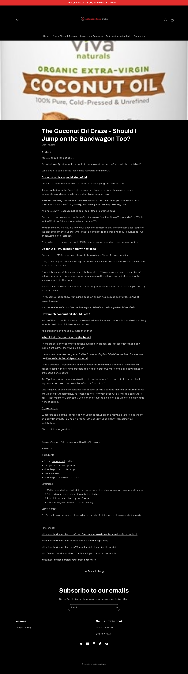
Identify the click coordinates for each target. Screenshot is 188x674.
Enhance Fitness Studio (97, 664)
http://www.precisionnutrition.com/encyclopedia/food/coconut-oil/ (79, 553)
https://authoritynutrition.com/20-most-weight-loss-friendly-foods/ (79, 547)
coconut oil (58, 461)
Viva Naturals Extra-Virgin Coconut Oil (67, 358)
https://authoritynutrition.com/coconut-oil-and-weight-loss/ (75, 541)
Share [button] (48, 152)
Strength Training (23, 628)
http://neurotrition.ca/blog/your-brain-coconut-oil (69, 560)
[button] (18, 20)
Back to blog (96, 571)
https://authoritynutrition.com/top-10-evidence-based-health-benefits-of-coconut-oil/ (89, 534)
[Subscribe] (117, 607)
